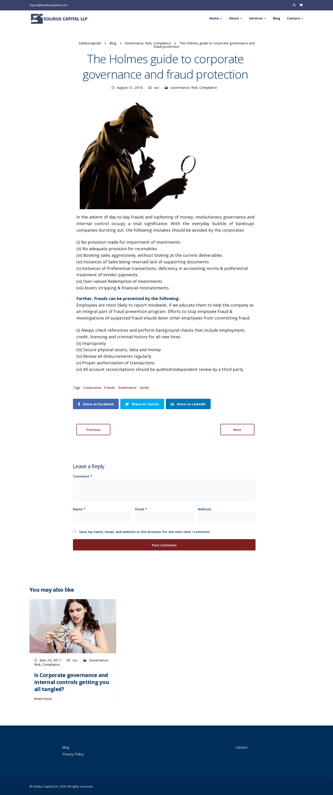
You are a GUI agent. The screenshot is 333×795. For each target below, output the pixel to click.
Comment (82, 476)
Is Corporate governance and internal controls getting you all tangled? (71, 682)
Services (256, 18)
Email (141, 509)
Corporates (92, 387)
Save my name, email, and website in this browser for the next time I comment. (145, 531)
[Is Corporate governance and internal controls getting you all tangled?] (72, 625)
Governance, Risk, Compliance (194, 87)
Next (237, 429)
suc (156, 87)
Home (214, 18)
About (234, 18)
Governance (127, 387)
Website (204, 509)
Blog (276, 18)
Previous (93, 429)
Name (79, 509)
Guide (144, 387)
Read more (43, 698)
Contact (293, 18)
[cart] (301, 5)
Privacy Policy (73, 754)
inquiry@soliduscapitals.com (48, 5)
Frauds (109, 387)
